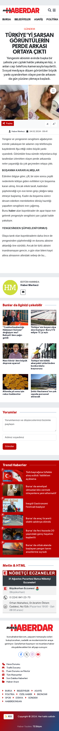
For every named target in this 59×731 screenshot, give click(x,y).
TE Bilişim (37, 726)
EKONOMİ (42, 694)
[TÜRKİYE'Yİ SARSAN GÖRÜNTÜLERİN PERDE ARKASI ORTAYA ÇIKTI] (29, 102)
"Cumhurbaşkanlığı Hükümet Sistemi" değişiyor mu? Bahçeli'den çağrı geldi (13, 332)
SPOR (8, 698)
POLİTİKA (52, 19)
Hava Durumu (13, 664)
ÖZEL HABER (25, 694)
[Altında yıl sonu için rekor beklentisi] (15, 381)
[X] (26, 654)
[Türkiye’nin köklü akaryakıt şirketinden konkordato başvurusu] (43, 351)
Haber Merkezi (18, 131)
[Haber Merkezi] (10, 287)
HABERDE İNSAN (13, 701)
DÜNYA (19, 698)
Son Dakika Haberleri (17, 678)
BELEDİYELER (22, 19)
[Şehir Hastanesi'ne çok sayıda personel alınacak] (43, 381)
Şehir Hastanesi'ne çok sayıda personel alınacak (43, 394)
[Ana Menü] (54, 10)
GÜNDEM (29, 29)
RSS (10, 716)
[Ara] (49, 10)
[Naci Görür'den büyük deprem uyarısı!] (15, 351)
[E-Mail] (23, 292)
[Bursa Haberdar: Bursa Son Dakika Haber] (21, 10)
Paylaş (9, 123)
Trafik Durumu (13, 667)
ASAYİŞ (38, 19)
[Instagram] (32, 654)
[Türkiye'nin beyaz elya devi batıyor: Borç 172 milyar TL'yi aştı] (43, 317)
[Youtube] (38, 654)
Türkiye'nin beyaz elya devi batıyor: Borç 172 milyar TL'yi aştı (43, 330)
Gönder (9, 446)
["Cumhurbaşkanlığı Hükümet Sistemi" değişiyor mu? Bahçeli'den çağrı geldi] (15, 317)
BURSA (6, 19)
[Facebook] (21, 654)
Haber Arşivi (12, 682)
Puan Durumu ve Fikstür (18, 671)
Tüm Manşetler (14, 675)
